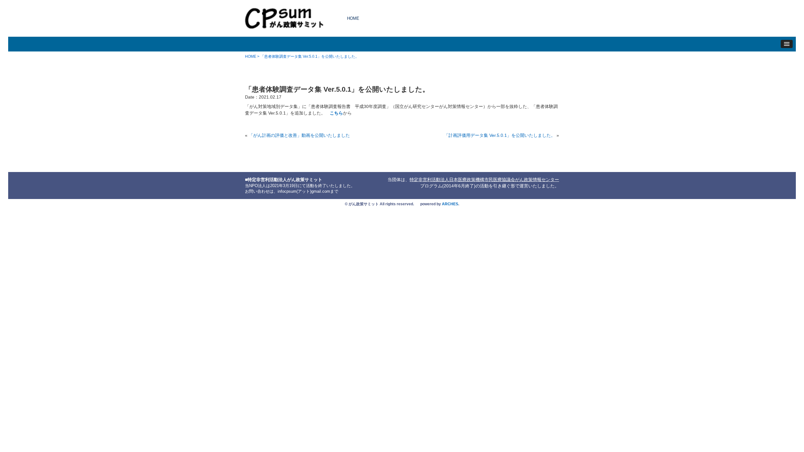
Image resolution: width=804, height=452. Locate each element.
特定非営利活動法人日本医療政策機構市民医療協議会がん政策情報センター (484, 179)
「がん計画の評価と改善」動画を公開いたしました (299, 135)
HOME (353, 18)
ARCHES (450, 204)
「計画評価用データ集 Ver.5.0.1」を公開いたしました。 (499, 135)
